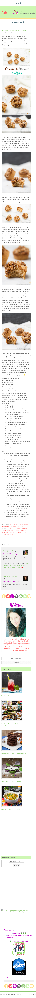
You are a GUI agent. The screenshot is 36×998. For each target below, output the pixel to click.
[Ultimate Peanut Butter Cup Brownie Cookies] (14, 741)
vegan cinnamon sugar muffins (14, 533)
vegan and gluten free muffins (14, 532)
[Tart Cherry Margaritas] (12, 683)
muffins (18, 530)
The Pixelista (29, 994)
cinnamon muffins (11, 528)
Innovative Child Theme (17, 994)
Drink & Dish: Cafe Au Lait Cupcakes (11, 781)
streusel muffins (24, 530)
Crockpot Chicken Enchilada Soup (11, 809)
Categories (17, 22)
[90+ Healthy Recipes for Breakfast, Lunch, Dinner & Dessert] (16, 711)
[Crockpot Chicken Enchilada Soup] (12, 796)
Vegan (25, 526)
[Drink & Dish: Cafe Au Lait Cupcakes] (12, 769)
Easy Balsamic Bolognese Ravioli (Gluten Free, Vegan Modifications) (16, 565)
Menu (17, 3)
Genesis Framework (19, 996)
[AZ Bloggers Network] (19, 957)
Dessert (7, 526)
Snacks (21, 526)
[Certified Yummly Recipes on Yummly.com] (19, 935)
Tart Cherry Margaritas (8, 696)
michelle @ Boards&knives (11, 576)
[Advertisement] (18, 834)
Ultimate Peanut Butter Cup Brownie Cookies (14, 753)
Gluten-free (16, 526)
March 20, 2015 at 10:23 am (11, 581)
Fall (11, 526)
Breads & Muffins (14, 524)
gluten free (20, 528)
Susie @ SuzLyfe (8, 551)
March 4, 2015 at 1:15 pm (10, 554)
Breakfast (22, 524)
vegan (4, 532)
